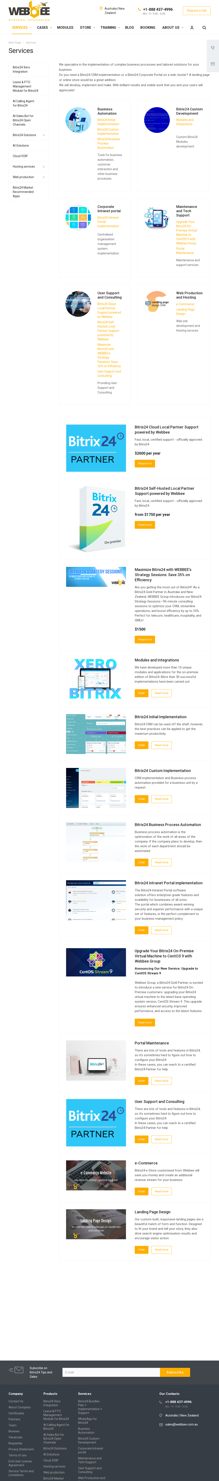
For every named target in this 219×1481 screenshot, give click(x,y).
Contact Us (16, 1401)
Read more (145, 463)
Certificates (16, 1413)
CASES (43, 28)
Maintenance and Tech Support (186, 210)
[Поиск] (204, 27)
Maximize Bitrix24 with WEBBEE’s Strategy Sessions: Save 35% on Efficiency (163, 574)
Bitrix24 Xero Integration (21, 69)
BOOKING (147, 28)
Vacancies (15, 1437)
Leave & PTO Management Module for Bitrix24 (25, 86)
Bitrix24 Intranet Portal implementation (169, 883)
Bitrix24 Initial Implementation (160, 717)
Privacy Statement (21, 1449)
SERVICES (20, 28)
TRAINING (109, 28)
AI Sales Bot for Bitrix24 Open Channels (23, 120)
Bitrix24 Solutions (24, 135)
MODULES (65, 28)
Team (12, 1425)
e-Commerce (146, 1163)
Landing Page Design (152, 1212)
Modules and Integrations (157, 660)
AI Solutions (21, 145)
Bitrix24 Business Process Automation (168, 824)
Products (50, 1394)
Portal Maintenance (152, 1043)
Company (16, 1394)
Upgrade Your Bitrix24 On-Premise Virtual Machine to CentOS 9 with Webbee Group (164, 956)
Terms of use (18, 1455)
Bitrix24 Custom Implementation (163, 770)
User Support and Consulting (110, 295)
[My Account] (192, 27)
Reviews (14, 1431)
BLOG (129, 28)
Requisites (15, 1443)
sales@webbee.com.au (181, 1424)
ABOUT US (171, 28)
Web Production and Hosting (189, 295)
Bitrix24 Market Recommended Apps (23, 192)
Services (84, 1394)
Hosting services (24, 166)
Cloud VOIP (20, 156)
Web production (23, 177)
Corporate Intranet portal (109, 208)
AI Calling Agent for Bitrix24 (23, 103)
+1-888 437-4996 (158, 9)
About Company (20, 1407)
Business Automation (107, 111)
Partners (14, 1419)
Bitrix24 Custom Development (189, 111)
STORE (86, 28)
